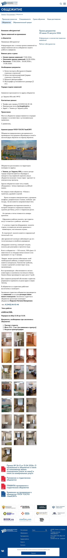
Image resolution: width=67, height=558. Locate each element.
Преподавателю (24, 536)
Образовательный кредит (22, 22)
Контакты (22, 545)
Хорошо (33, 553)
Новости (22, 542)
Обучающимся (24, 533)
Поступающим (24, 530)
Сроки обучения (39, 19)
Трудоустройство (24, 539)
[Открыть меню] (64, 4)
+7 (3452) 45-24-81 (55, 532)
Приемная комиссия (9, 19)
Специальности (25, 19)
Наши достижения (53, 19)
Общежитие (6, 22)
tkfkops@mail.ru (54, 533)
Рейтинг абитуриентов (47, 44)
